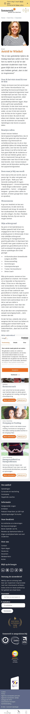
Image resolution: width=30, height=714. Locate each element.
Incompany (5, 494)
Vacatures (4, 551)
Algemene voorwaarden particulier (10, 696)
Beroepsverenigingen (9, 526)
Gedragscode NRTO (6, 700)
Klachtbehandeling (6, 703)
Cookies (3, 692)
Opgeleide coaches (8, 497)
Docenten (18, 18)
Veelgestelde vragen (8, 506)
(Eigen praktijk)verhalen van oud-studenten (13, 535)
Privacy (3, 693)
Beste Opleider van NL (9, 529)
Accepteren (15, 370)
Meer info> (20, 5)
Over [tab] (24, 342)
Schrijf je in (22, 400)
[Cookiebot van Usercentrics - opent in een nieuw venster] (21, 338)
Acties (3, 559)
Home (3, 18)
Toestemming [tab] (5, 342)
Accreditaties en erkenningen (11, 523)
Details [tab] (15, 342)
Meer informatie (9, 400)
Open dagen (5, 548)
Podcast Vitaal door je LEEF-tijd (12, 511)
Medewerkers (6, 556)
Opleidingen (5, 489)
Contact (18, 712)
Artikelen (4, 509)
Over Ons (10, 18)
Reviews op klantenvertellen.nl (12, 531)
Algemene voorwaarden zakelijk (10, 698)
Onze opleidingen (7, 712)
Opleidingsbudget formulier (11, 514)
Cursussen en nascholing (10, 491)
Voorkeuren (14, 374)
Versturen (7, 611)
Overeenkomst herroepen (8, 701)
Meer (26, 712)
